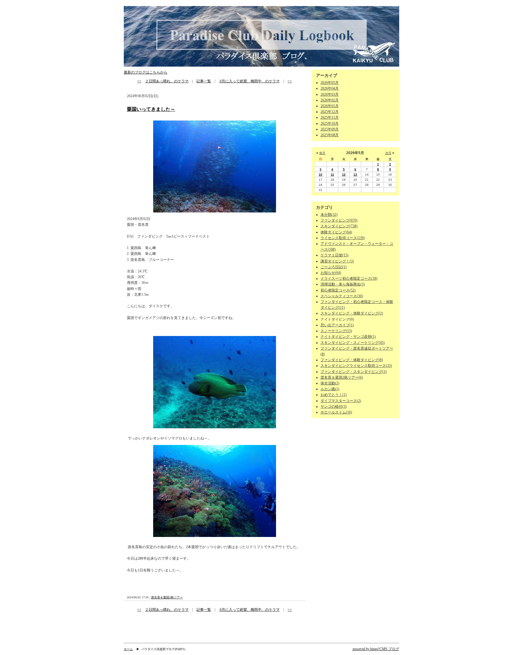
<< (139, 81)
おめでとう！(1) (334, 395)
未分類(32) (329, 214)
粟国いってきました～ (151, 109)
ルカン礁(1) (330, 389)
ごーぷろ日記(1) (334, 267)
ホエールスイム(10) (336, 412)
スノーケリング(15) (336, 331)
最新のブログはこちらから (145, 72)
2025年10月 (330, 123)
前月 (322, 153)
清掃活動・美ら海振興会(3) (343, 284)
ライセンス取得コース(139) (343, 238)
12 (344, 174)
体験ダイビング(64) (336, 232)
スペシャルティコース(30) (342, 296)
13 (355, 174)
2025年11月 (330, 117)
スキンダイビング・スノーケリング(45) (353, 343)
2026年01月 (330, 106)
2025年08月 (330, 135)
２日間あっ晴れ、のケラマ (167, 81)
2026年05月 (330, 83)
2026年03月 (330, 94)
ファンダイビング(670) (339, 220)
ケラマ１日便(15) (334, 255)
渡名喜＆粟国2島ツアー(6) (342, 377)
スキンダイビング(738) (339, 226)
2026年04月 (330, 88)
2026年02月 (330, 100)
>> (290, 81)
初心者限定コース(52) (338, 290)
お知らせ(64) (331, 273)
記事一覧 (203, 81)
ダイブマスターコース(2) (341, 401)
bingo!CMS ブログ (376, 649)
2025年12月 (330, 112)
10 (320, 174)
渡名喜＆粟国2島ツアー (167, 597)
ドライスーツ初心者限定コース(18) (349, 278)
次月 (388, 153)
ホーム (128, 649)
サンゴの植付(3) (334, 406)
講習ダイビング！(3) (337, 261)
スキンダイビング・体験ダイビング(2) (352, 313)
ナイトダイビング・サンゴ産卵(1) (348, 336)
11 (332, 174)
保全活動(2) (330, 383)
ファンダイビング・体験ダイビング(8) (352, 360)
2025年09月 (330, 129)
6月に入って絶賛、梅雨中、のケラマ (249, 81)
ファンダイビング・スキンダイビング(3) (353, 372)
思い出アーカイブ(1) (337, 325)
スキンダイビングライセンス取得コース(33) (356, 366)
